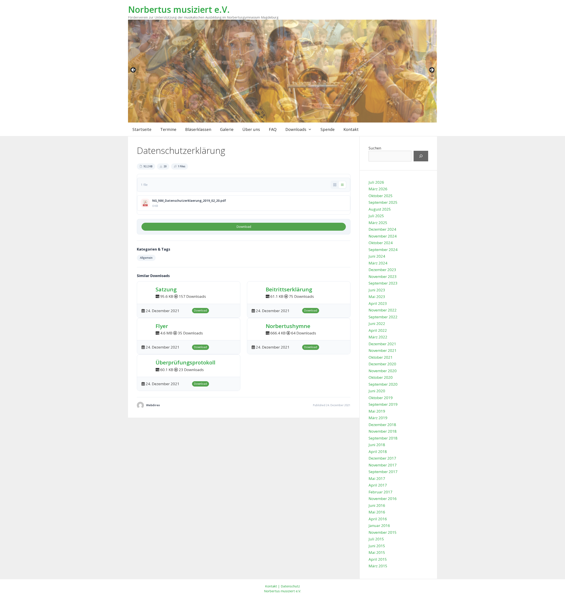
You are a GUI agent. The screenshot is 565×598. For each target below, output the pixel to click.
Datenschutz (290, 586)
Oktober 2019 (381, 397)
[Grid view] (334, 184)
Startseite (141, 129)
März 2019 (378, 417)
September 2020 (383, 384)
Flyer (162, 326)
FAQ (273, 129)
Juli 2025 (376, 215)
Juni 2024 (377, 256)
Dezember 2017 (382, 458)
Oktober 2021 (381, 357)
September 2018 (383, 438)
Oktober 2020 (381, 377)
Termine (168, 129)
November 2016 (383, 498)
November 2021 (383, 350)
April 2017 (378, 485)
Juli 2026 (376, 182)
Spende (327, 129)
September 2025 (383, 202)
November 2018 (383, 431)
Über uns (251, 129)
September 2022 (383, 316)
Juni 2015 (377, 545)
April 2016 (378, 518)
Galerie (227, 129)
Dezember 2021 (382, 343)
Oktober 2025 (381, 195)
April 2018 (378, 451)
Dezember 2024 (382, 229)
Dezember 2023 (382, 269)
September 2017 (383, 471)
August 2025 (380, 209)
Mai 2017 (377, 478)
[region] (282, 71)
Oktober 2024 (381, 242)
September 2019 (383, 404)
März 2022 (378, 337)
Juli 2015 (376, 538)
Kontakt (351, 129)
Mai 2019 (377, 411)
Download (243, 226)
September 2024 (383, 249)
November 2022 (383, 310)
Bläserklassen (198, 129)
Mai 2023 (377, 296)
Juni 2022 (377, 323)
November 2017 (383, 465)
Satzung (166, 289)
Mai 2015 (377, 552)
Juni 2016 (377, 505)
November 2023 (383, 276)
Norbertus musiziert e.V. (179, 9)
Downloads (295, 129)
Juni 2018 (377, 444)
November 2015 (383, 532)
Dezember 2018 (382, 424)
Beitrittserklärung (289, 289)
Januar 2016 (379, 525)
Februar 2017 (380, 491)
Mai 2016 (377, 512)
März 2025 (378, 222)
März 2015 (378, 565)
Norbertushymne (288, 326)
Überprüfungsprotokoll (185, 362)
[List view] (342, 184)
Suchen (375, 148)
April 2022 (378, 330)
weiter (431, 70)
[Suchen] (421, 156)
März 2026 (378, 188)
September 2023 (383, 283)
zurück (133, 70)
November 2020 (383, 370)
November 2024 (383, 236)
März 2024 (378, 263)
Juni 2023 (377, 289)
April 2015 (378, 559)
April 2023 (378, 303)
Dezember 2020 (382, 363)
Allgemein (146, 258)
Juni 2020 (377, 390)
